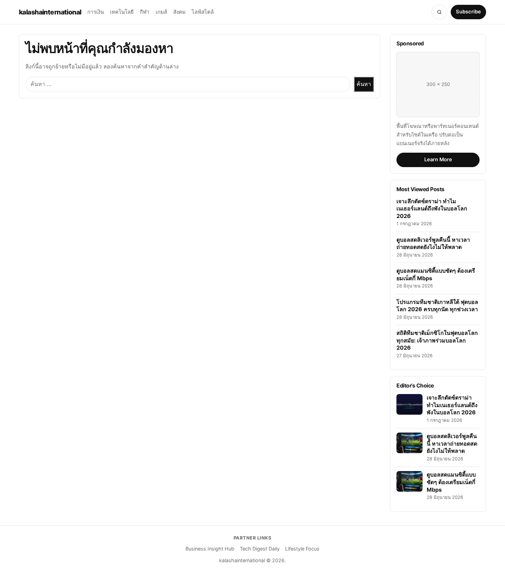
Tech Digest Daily (260, 549)
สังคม (179, 12)
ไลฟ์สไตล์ (203, 12)
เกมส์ (161, 12)
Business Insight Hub (210, 549)
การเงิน (95, 12)
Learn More (438, 159)
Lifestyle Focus (302, 549)
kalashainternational (50, 12)
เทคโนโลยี (122, 12)
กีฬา (144, 12)
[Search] (439, 12)
